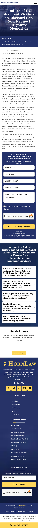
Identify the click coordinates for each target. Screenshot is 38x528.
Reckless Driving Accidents (20, 439)
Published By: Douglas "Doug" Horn (13, 53)
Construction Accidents (19, 459)
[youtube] (29, 388)
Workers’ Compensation (20, 453)
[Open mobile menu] (35, 3)
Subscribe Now (19, 484)
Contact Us (16, 415)
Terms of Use (21, 511)
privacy (12, 235)
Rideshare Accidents (18, 435)
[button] (19, 272)
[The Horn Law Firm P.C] (9, 2)
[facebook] (8, 388)
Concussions (16, 449)
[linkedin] (19, 388)
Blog (9, 38)
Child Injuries (16, 446)
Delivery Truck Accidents (20, 442)
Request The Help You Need (19, 226)
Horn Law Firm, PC (24, 505)
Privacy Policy (9, 511)
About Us (15, 401)
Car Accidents (16, 425)
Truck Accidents (17, 429)
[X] (13, 388)
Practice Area (16, 404)
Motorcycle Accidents (19, 432)
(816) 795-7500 (21, 525)
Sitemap (30, 511)
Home (4, 38)
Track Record (16, 408)
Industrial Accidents (18, 456)
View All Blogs (18, 353)
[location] (24, 388)
